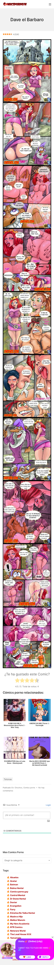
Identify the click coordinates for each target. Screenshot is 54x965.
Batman (14, 884)
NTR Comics (16, 927)
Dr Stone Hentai (18, 898)
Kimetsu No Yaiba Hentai (22, 913)
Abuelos (14, 877)
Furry (12, 909)
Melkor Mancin (17, 920)
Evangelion (15, 906)
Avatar (13, 881)
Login (48, 805)
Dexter (13, 902)
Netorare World (18, 930)
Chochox (18, 788)
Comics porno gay (19, 891)
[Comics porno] (15, 4)
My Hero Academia (19, 923)
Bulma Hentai (17, 888)
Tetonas (8, 779)
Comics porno (29, 788)
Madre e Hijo (16, 916)
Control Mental (17, 895)
